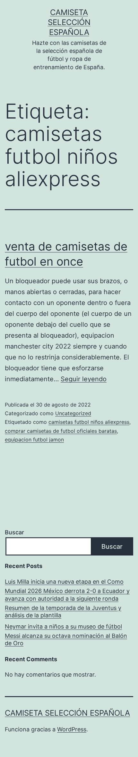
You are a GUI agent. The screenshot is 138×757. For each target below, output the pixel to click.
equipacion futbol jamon (34, 439)
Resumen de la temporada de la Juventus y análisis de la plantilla (63, 612)
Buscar (14, 532)
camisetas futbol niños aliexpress (88, 422)
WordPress (71, 729)
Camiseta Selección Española (69, 22)
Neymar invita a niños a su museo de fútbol (63, 626)
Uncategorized (73, 413)
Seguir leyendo (84, 379)
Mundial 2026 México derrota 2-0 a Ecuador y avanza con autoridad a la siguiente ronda (67, 595)
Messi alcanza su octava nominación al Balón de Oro (66, 639)
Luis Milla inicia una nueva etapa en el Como (64, 581)
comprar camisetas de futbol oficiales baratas (61, 431)
